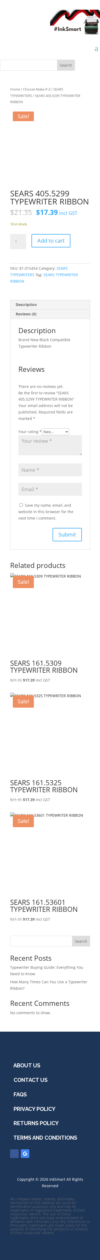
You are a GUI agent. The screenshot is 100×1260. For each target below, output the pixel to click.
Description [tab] (26, 304)
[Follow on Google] (25, 1153)
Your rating (30, 431)
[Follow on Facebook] (14, 1153)
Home (15, 89)
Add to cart (51, 240)
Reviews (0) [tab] (26, 313)
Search (81, 941)
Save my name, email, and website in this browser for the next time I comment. (45, 512)
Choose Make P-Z (36, 89)
